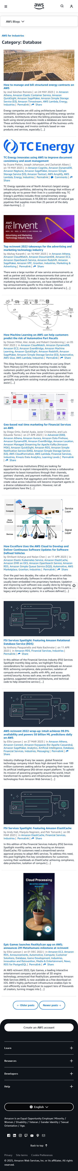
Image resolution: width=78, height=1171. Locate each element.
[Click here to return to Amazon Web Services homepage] (39, 6)
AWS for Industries (13, 35)
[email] (43, 1136)
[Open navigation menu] (6, 6)
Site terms (22, 1155)
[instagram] (20, 1136)
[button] (39, 21)
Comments (60, 177)
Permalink (23, 104)
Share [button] (38, 104)
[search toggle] (62, 6)
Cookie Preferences (42, 1155)
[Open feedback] (74, 585)
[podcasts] (37, 1136)
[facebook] (8, 1136)
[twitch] (26, 1136)
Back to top (36, 1145)
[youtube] (31, 1136)
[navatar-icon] (71, 6)
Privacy (8, 1155)
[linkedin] (14, 1136)
